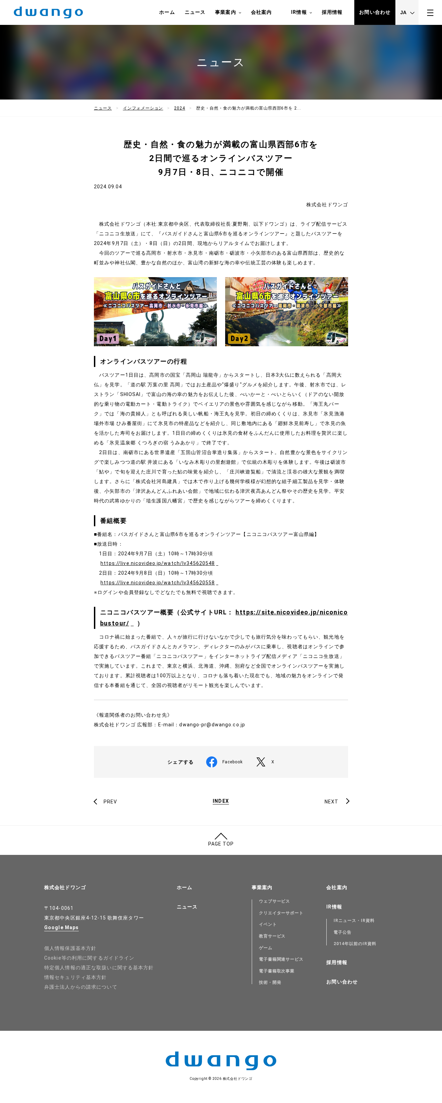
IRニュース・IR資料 (354, 920)
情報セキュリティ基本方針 (75, 977)
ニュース (195, 12)
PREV (110, 801)
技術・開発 (270, 982)
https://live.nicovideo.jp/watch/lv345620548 (157, 563)
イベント (268, 924)
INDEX (221, 801)
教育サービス (272, 936)
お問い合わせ (375, 12)
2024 (179, 108)
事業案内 (225, 12)
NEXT (331, 801)
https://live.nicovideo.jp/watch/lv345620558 (157, 582)
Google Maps (61, 927)
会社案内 (261, 12)
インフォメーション (143, 108)
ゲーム (265, 947)
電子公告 (343, 932)
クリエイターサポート (281, 913)
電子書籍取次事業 (277, 971)
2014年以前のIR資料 (355, 943)
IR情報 (299, 12)
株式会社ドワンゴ (65, 887)
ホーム (167, 12)
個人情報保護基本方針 (70, 948)
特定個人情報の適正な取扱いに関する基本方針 (99, 967)
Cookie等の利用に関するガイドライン (89, 958)
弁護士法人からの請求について (80, 987)
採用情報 (332, 12)
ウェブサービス (274, 901)
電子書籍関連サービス (281, 959)
